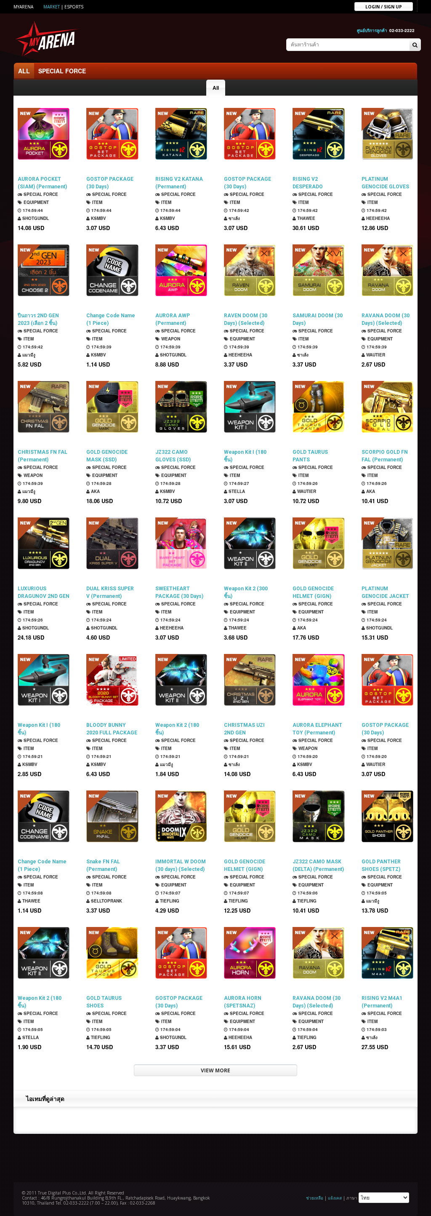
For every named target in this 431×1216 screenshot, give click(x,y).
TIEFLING (169, 901)
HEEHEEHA (377, 218)
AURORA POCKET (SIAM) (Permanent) (42, 183)
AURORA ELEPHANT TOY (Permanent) (317, 729)
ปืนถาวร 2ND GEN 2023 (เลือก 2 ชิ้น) (38, 319)
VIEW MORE (215, 1070)
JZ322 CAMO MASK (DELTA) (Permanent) (318, 865)
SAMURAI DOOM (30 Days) (318, 319)
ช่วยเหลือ (314, 1198)
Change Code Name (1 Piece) (110, 319)
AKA (95, 491)
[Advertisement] (215, 1157)
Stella (236, 491)
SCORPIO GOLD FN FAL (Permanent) (385, 456)
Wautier (375, 355)
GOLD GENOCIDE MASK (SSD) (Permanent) (107, 456)
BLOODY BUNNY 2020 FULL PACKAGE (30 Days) (111, 729)
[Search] (415, 45)
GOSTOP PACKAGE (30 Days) (109, 183)
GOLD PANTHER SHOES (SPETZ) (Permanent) (381, 866)
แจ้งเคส (335, 1198)
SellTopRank (106, 901)
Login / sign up (383, 6)
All (216, 87)
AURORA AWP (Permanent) (172, 319)
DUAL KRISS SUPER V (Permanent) (110, 592)
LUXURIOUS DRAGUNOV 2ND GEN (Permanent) (43, 593)
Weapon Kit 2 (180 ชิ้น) (177, 729)
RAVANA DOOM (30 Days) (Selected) (386, 319)
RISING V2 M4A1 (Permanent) (382, 1002)
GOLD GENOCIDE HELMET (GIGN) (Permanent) (313, 593)
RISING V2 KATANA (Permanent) (179, 183)
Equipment (35, 202)
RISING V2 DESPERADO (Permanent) (308, 183)
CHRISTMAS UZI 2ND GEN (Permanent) (244, 729)
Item (96, 202)
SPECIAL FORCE (62, 71)
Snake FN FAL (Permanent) (103, 865)
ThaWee (305, 218)
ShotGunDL (35, 218)
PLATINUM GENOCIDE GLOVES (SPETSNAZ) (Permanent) (385, 183)
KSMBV (98, 218)
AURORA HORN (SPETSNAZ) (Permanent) (242, 1002)
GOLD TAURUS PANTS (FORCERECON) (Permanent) (312, 456)
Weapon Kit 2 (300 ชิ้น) (246, 592)
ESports (73, 7)
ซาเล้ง (233, 218)
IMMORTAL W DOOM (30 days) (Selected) (180, 865)
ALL (24, 71)
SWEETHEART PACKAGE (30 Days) (179, 592)
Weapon (170, 339)
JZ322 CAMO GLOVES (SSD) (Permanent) (173, 456)
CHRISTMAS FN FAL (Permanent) (42, 456)
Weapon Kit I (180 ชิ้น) (245, 456)
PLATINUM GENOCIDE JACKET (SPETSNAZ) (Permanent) (385, 593)
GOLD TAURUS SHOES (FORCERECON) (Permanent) (105, 1002)
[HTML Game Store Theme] (47, 38)
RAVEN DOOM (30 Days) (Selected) (245, 319)
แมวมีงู (28, 355)
